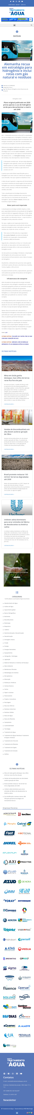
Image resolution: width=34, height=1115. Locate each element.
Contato (23, 4)
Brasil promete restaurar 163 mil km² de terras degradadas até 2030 (16, 476)
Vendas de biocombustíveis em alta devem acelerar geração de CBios (17, 431)
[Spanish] (32, 1112)
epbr (6, 332)
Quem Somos (11, 4)
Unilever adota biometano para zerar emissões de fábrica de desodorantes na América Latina (16, 523)
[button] (1, 20)
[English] (27, 1112)
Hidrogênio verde (16, 89)
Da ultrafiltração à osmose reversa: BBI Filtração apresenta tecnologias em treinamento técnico (15, 798)
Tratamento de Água (8, 1108)
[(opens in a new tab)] (17, 20)
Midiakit (18, 4)
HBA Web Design (28, 1108)
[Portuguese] (29, 1112)
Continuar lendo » (9, 404)
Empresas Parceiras (10, 808)
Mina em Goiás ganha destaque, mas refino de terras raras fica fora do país (16, 378)
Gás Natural (8, 89)
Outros (10, 87)
